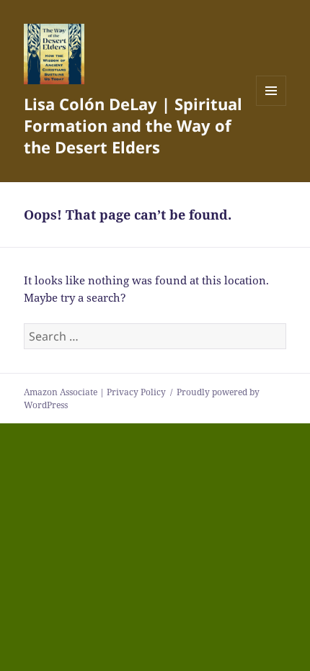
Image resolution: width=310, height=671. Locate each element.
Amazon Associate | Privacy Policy (95, 392)
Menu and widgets (271, 105)
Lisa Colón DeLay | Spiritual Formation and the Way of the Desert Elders (133, 125)
